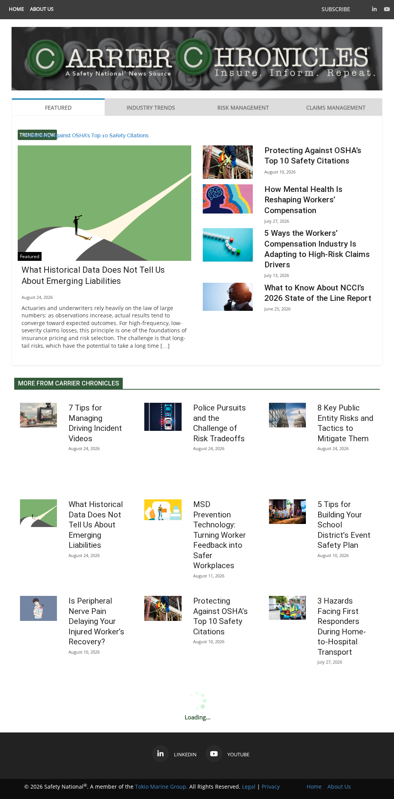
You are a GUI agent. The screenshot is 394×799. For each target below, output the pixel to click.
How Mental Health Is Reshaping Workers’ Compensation (303, 200)
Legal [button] (248, 786)
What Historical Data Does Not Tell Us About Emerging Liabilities (95, 525)
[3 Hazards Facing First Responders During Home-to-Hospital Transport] (287, 607)
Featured (29, 256)
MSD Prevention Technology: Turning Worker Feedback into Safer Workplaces (219, 535)
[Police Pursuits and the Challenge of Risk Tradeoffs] (162, 417)
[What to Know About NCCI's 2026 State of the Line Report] (228, 297)
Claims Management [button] (336, 107)
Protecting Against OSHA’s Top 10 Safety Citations (87, 135)
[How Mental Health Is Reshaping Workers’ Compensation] (228, 198)
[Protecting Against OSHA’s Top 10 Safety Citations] (228, 162)
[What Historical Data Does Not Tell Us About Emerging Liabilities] (104, 210)
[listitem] (16, 9)
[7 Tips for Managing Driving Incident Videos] (38, 415)
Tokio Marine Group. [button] (161, 786)
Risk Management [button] (243, 107)
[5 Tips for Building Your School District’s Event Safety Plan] (287, 511)
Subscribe (336, 9)
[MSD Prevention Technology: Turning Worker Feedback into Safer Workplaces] (162, 509)
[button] (374, 9)
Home (16, 9)
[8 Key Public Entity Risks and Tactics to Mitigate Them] (287, 415)
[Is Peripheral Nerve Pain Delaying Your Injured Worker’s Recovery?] (38, 608)
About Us (41, 9)
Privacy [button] (271, 786)
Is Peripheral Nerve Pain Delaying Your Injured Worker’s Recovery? (96, 621)
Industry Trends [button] (151, 107)
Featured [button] (58, 107)
